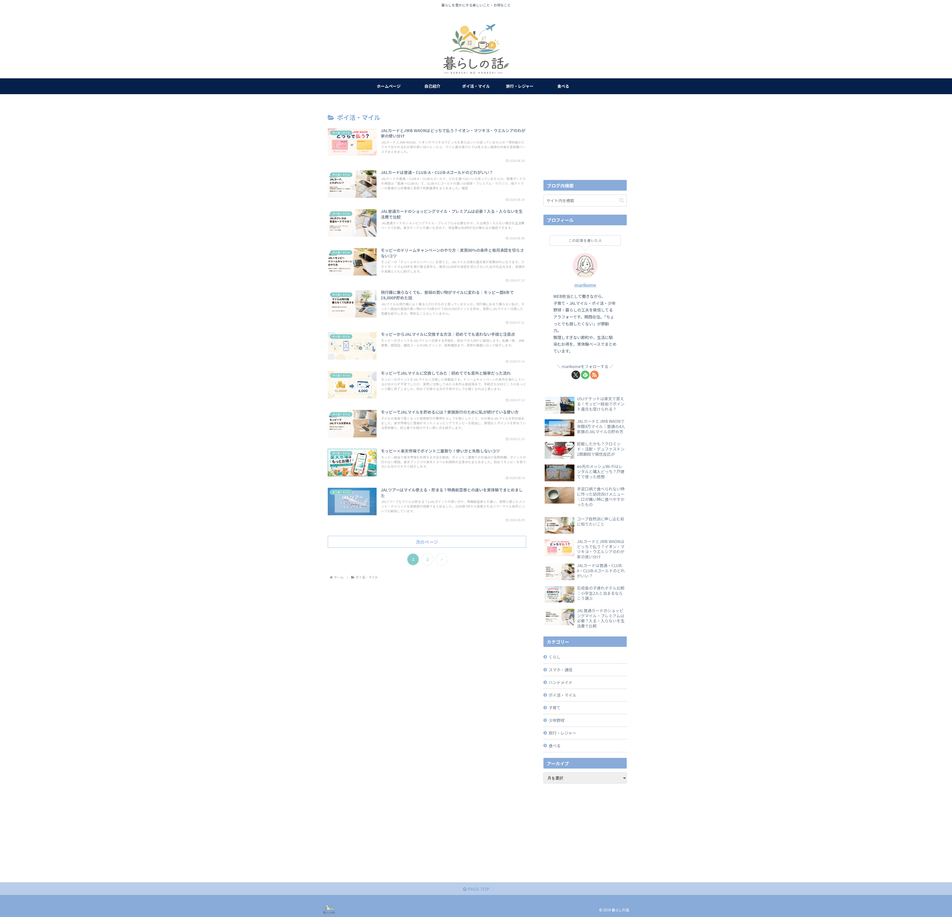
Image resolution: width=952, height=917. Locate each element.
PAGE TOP (478, 889)
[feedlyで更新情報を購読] (585, 375)
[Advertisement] (585, 139)
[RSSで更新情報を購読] (594, 375)
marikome (585, 285)
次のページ (427, 542)
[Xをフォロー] (575, 375)
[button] (621, 200)
